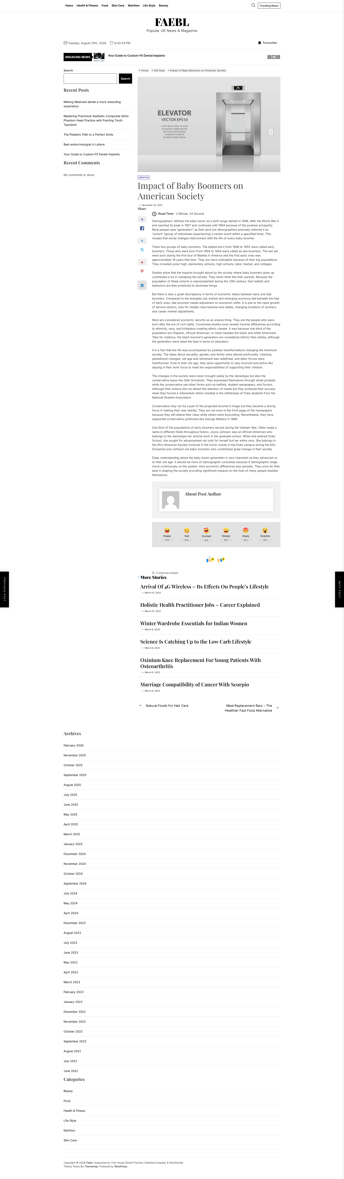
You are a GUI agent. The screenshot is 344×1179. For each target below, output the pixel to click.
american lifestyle (168, 573)
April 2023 (71, 972)
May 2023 (70, 962)
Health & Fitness (87, 5)
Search (68, 70)
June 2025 (71, 804)
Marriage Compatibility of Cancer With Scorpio (194, 684)
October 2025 (73, 765)
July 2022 (70, 1061)
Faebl (172, 21)
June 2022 (71, 1071)
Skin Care (118, 5)
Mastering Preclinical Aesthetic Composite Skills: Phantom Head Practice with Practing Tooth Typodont (96, 120)
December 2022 (75, 1011)
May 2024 (70, 903)
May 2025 (70, 814)
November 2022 (75, 1021)
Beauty (163, 5)
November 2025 (75, 755)
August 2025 (72, 785)
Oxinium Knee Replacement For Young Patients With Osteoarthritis (200, 663)
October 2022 (73, 1031)
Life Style (149, 5)
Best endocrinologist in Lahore (84, 144)
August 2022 (72, 1051)
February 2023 (73, 992)
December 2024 (75, 854)
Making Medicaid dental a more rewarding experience (92, 104)
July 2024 (70, 893)
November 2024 (75, 864)
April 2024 (71, 913)
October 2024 (73, 873)
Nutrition (133, 5)
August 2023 (72, 933)
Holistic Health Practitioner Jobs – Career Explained (200, 604)
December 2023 (75, 923)
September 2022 (75, 1041)
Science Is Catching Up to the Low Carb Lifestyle (195, 641)
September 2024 (75, 883)
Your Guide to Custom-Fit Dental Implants (92, 154)
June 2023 (71, 952)
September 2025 (75, 775)
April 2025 (71, 824)
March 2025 (72, 834)
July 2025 (70, 794)
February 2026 (73, 745)
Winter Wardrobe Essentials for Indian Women (193, 623)
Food (105, 5)
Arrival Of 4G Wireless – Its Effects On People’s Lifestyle (204, 586)
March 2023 (72, 982)
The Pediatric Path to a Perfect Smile (88, 134)
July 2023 (70, 942)
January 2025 (73, 844)
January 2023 (73, 1002)
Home (69, 5)
